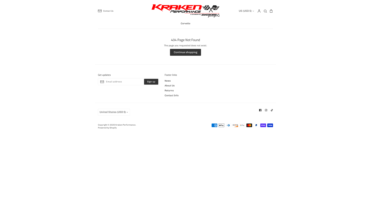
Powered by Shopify (107, 128)
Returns (169, 90)
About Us (170, 85)
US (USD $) (245, 10)
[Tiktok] (272, 110)
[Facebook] (260, 110)
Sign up (151, 81)
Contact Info (172, 95)
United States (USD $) (113, 112)
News (168, 80)
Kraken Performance (125, 125)
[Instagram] (266, 110)
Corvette (185, 23)
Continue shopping (185, 52)
